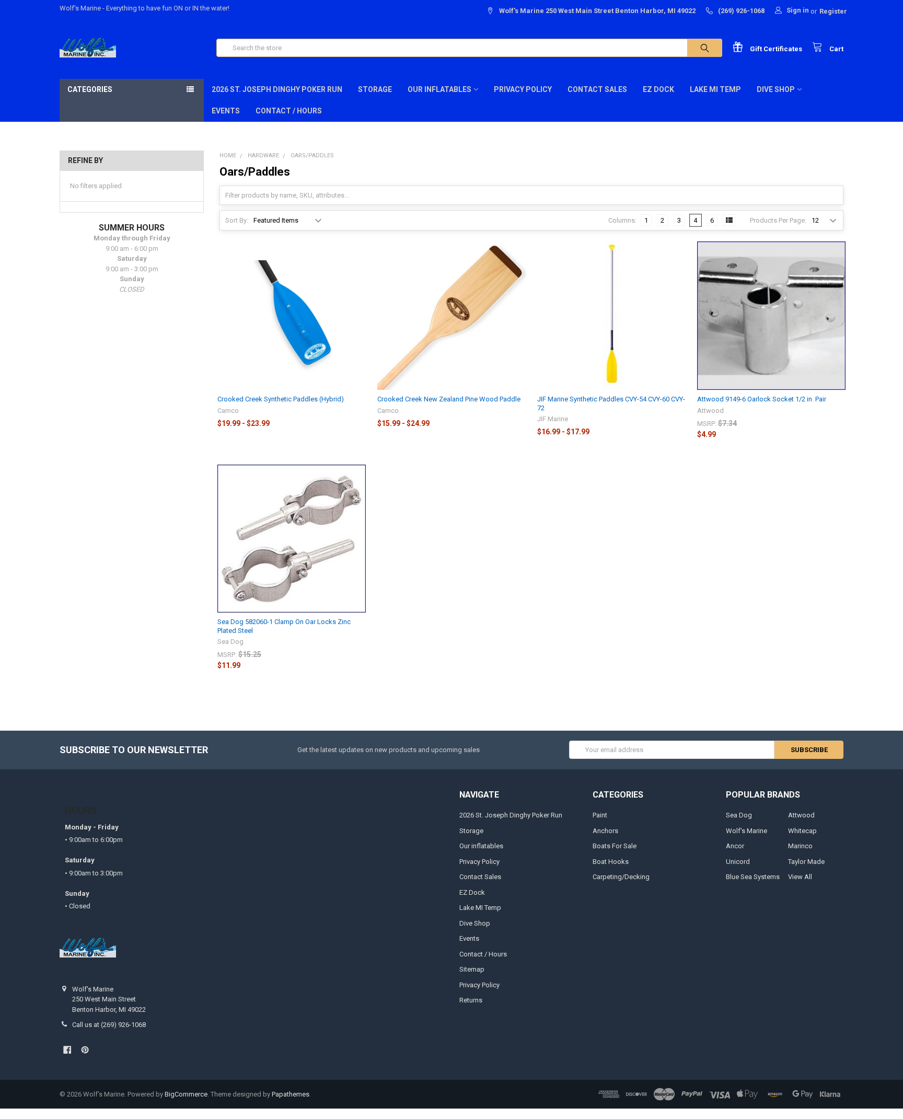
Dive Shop (776, 89)
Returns (470, 1000)
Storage (375, 89)
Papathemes (290, 1094)
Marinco (800, 846)
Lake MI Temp (715, 89)
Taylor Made (806, 862)
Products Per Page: (778, 220)
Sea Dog (739, 815)
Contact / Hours (289, 111)
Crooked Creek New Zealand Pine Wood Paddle (448, 399)
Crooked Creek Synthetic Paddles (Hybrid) (280, 399)
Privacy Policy (523, 89)
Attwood (801, 815)
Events (226, 111)
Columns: (622, 220)
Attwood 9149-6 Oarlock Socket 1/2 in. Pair (761, 399)
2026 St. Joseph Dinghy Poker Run (277, 89)
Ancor (735, 846)
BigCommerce (186, 1094)
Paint (600, 815)
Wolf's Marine (746, 831)
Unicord (738, 862)
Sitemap (471, 969)
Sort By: (236, 220)
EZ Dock (658, 89)
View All (800, 877)
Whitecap (802, 831)
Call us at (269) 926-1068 (109, 1025)
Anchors (605, 831)
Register (833, 11)
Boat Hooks (611, 862)
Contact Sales (597, 89)
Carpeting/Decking (621, 877)
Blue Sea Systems (753, 877)
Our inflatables (439, 89)
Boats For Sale (614, 846)
